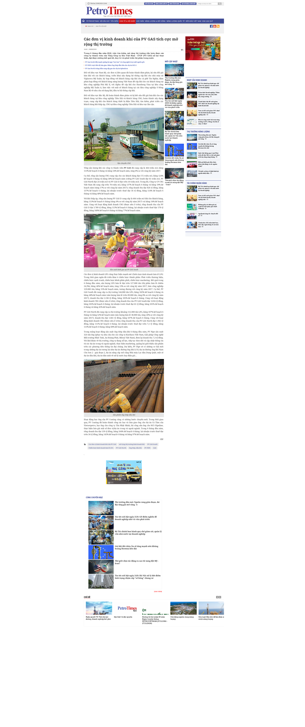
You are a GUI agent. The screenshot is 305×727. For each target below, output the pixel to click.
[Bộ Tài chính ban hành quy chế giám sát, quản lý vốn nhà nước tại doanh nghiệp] (101, 537)
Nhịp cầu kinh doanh (197, 78)
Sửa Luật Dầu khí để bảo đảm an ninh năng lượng (183, 618)
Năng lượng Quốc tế (161, 4)
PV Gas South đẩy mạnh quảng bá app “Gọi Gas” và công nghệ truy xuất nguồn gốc (115, 62)
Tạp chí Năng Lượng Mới (189, 4)
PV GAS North (121, 448)
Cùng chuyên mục (94, 497)
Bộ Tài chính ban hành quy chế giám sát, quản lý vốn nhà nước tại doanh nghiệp (138, 532)
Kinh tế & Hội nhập (127, 21)
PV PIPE (147, 448)
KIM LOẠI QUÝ (207, 21)
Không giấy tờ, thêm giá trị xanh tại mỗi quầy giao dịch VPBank (207, 205)
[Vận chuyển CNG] (124, 134)
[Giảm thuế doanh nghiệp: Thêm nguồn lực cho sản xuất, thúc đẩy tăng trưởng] (192, 93)
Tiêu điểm (114, 21)
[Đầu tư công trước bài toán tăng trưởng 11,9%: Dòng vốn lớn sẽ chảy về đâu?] (192, 120)
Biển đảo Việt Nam (193, 21)
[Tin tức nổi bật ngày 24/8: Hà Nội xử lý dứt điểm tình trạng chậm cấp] (101, 581)
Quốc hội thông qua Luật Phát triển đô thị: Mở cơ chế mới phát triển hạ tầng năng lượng (209, 154)
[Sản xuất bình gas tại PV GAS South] (124, 240)
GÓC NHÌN (140, 21)
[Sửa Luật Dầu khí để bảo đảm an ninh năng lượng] (183, 608)
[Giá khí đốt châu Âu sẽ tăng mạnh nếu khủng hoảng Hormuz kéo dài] (101, 552)
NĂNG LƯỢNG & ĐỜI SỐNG (155, 21)
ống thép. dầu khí (135, 448)
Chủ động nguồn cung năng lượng (153, 618)
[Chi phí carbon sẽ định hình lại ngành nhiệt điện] (192, 172)
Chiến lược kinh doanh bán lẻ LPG (101, 448)
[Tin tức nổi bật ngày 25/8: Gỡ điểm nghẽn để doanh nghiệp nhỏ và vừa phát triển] (101, 523)
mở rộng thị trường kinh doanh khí (132, 444)
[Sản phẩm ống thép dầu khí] (124, 386)
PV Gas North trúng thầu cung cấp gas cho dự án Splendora (106, 68)
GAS (154, 448)
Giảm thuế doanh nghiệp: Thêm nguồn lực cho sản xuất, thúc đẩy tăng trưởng (208, 93)
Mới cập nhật (171, 61)
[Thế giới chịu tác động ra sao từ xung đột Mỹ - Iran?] (101, 567)
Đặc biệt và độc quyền (95, 617)
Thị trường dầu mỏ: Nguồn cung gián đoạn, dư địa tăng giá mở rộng (137, 503)
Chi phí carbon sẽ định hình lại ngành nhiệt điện (208, 171)
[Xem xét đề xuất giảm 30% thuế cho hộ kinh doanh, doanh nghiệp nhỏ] (192, 111)
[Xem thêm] (158, 591)
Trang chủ (90, 26)
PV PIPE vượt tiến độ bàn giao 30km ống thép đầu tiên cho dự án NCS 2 (111, 65)
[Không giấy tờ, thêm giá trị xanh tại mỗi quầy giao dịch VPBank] (192, 205)
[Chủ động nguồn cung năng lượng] (155, 608)
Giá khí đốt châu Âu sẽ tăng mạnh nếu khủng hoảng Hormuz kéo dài (136, 547)
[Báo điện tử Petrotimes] (109, 12)
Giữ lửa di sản (149, 4)
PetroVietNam (92, 21)
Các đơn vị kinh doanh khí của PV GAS (102, 444)
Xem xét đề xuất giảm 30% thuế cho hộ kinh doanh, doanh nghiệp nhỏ (209, 111)
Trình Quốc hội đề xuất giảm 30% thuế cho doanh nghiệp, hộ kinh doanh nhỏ (208, 102)
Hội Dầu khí (104, 21)
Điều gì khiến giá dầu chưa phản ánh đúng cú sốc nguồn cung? (207, 163)
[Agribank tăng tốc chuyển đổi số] (192, 214)
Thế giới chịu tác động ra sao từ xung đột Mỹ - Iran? (136, 562)
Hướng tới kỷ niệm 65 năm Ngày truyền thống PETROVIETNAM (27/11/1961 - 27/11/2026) (126, 620)
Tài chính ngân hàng (197, 181)
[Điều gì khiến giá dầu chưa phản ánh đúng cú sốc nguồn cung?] (192, 163)
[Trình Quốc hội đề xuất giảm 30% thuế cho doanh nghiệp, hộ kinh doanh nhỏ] (192, 102)
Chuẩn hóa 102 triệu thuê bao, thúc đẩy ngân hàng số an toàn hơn (208, 223)
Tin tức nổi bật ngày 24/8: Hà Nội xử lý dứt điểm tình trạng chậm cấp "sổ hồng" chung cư (138, 576)
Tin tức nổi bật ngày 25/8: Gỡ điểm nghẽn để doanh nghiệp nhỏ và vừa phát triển (136, 518)
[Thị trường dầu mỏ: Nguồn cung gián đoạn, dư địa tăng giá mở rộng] (101, 508)
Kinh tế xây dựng (174, 4)
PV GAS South (152, 444)
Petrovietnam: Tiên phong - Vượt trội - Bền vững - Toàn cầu (210, 619)
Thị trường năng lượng (198, 130)
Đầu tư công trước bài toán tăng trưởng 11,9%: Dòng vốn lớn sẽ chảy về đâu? (209, 120)
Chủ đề (87, 597)
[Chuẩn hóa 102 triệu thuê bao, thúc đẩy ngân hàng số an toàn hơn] (192, 223)
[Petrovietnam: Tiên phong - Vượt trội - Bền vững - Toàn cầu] (211, 608)
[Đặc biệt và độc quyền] (99, 608)
